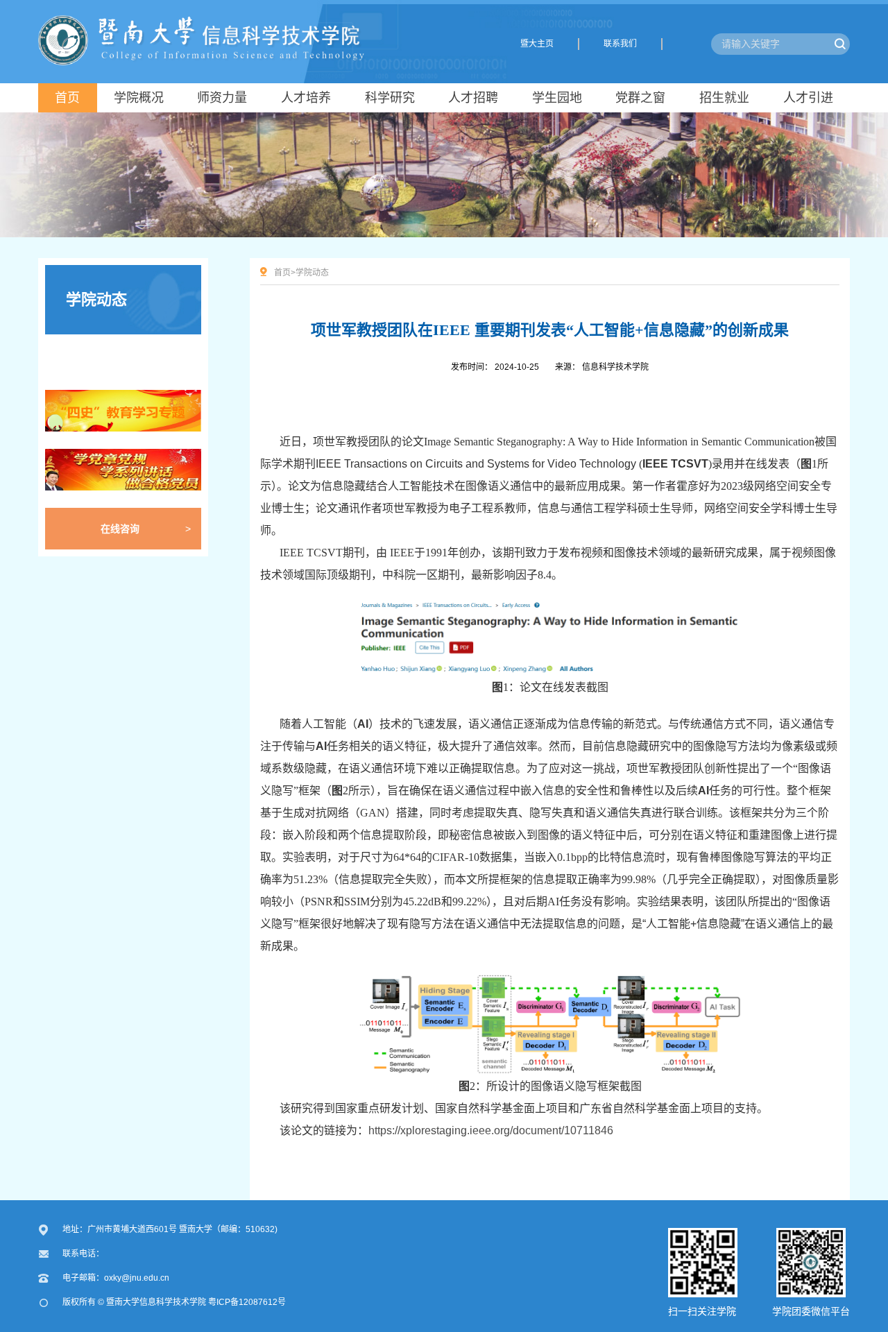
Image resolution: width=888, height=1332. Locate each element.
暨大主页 (537, 44)
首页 (282, 273)
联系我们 (620, 44)
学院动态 (96, 299)
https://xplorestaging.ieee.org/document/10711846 (490, 1130)
